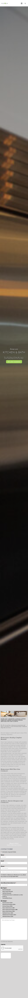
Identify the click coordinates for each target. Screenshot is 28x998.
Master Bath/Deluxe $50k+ (9, 911)
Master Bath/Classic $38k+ (9, 908)
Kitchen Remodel (7, 889)
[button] (21, 3)
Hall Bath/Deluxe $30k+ (8, 916)
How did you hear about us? (8, 883)
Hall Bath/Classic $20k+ (8, 913)
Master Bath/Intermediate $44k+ (10, 909)
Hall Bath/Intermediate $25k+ (9, 914)
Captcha (3, 944)
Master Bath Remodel (8, 891)
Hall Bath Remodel (7, 893)
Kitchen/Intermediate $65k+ (9, 904)
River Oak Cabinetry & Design (11, 805)
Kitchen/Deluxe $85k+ (8, 906)
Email (2, 861)
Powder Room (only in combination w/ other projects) (13, 895)
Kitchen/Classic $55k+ (8, 902)
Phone (3, 866)
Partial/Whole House (7, 898)
